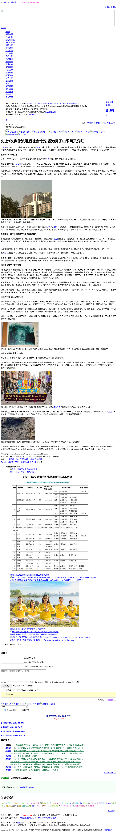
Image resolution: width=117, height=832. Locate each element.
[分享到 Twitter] (55, 132)
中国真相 (9, 34)
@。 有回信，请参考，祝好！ (26, 756)
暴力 (81, 803)
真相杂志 (9, 89)
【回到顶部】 (108, 830)
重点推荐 (85, 806)
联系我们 (14, 2)
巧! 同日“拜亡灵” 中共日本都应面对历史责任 (19, 462)
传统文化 (9, 56)
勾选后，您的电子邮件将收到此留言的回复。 (23, 690)
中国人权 (9, 45)
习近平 (23, 803)
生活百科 (9, 73)
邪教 (76, 806)
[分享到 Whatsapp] (82, 132)
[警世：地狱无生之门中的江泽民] (23, 469)
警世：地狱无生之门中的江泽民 (23, 472)
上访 (6, 803)
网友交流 (9, 92)
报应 (63, 803)
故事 (56, 227)
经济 (29, 806)
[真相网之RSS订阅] (47, 704)
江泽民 (99, 803)
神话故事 (9, 75)
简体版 (107, 7)
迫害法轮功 (67, 806)
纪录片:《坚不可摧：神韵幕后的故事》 (43, 640)
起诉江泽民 (54, 806)
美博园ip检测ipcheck (28, 818)
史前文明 (9, 81)
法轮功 (18, 164)
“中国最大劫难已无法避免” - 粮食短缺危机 (25, 459)
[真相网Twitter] (18, 704)
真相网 (108, 105)
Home (7, 32)
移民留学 (9, 94)
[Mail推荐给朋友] (21, 135)
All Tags (111, 811)
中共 (56, 239)
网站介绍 (5, 2)
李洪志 (85, 803)
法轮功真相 (10, 43)
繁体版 (113, 7)
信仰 (108, 123)
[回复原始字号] (25, 132)
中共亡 (90, 123)
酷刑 (80, 806)
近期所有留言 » (110, 773)
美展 (7, 83)
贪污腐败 (48, 806)
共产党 (49, 803)
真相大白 (24, 806)
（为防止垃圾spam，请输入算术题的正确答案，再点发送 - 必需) (53, 682)
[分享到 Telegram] (97, 132)
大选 (59, 803)
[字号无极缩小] (11, 132)
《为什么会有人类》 (35, 104)
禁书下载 (9, 78)
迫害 (60, 806)
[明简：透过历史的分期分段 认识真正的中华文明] (50, 572)
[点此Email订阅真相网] (32, 704)
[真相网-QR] (6, 704)
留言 (7, 120)
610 (3, 803)
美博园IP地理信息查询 (47, 818)
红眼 (47, 159)
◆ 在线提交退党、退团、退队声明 (12, 723)
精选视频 (9, 86)
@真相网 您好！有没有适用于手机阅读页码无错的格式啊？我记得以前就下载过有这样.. (45, 764)
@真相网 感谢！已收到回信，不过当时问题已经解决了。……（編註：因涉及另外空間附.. (46, 753)
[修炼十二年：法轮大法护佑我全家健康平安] (44, 626)
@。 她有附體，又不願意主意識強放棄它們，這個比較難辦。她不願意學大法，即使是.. (49, 748)
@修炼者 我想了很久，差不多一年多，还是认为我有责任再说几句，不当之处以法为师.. (49, 745)
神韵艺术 (9, 70)
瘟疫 (28, 447)
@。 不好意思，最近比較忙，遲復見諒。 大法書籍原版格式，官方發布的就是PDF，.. (48, 759)
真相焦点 (9, 51)
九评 (110, 412)
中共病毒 (14, 803)
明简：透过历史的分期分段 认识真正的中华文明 (29, 575)
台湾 (53, 803)
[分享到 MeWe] (68, 132)
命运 (56, 803)
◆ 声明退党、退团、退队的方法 (11, 727)
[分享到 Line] (11, 135)
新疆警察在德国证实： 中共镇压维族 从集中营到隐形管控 (33, 634)
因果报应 (9, 59)
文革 (69, 803)
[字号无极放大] (38, 132)
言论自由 (38, 806)
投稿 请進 (109, 102)
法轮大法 (56, 407)
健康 (44, 803)
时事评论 (9, 37)
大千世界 (9, 62)
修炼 (41, 803)
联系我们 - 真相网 (27, 787)
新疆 (73, 803)
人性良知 (9, 64)
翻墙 (19, 823)
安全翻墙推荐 (50, 112)
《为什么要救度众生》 (51, 104)
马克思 (91, 806)
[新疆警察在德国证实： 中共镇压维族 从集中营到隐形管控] (34, 632)
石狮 (48, 227)
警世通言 (9, 48)
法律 (104, 803)
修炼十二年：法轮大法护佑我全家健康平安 (27, 629)
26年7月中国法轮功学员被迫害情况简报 (46, 580)
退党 (73, 806)
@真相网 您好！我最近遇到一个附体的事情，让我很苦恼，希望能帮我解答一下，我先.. (45, 762)
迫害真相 (9, 67)
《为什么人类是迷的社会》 (70, 104)
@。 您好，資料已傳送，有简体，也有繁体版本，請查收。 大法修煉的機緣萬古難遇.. (48, 767)
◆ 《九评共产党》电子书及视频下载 (13, 735)
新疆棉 (77, 803)
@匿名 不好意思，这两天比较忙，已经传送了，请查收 (36, 770)
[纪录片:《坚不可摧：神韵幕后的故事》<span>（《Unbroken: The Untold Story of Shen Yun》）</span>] (50, 637)
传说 (104, 123)
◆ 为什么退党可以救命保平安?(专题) (13, 731)
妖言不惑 (9, 97)
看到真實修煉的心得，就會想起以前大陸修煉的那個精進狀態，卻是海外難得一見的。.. (49, 751)
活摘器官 (15, 806)
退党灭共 (9, 53)
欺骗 (89, 803)
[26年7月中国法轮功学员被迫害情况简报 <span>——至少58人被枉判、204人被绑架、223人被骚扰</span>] (53, 578)
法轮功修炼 (10, 40)
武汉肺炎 (94, 803)
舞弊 (33, 806)
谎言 (43, 806)
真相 (4, 147)
